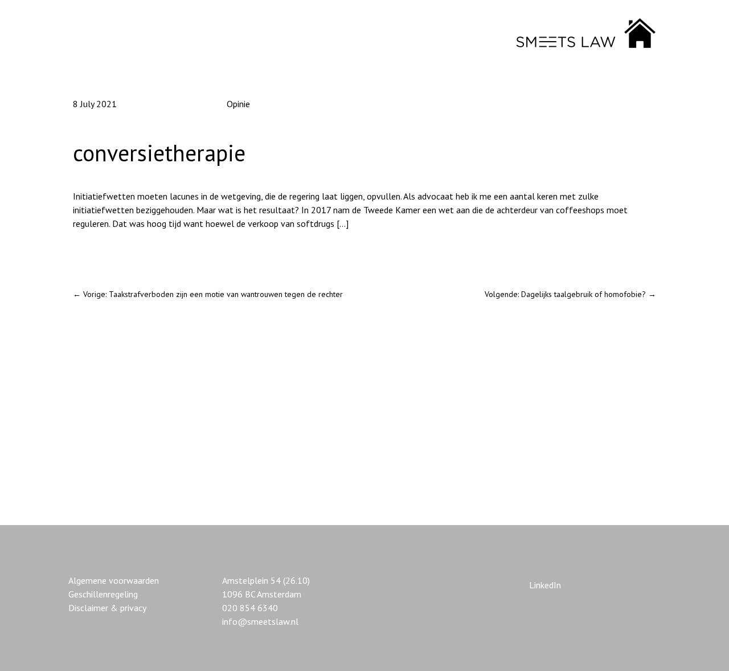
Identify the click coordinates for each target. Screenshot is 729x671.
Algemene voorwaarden (113, 580)
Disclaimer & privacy (107, 607)
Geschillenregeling (103, 594)
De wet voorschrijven (113, 253)
